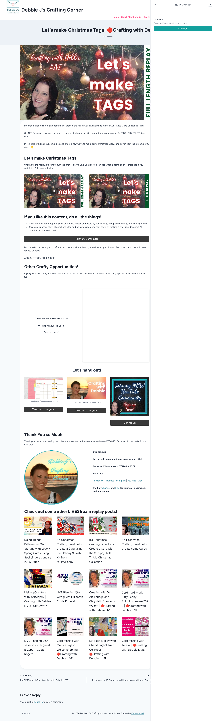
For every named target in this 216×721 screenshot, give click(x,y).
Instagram (121, 480)
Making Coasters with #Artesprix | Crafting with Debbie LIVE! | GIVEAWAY (37, 599)
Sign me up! (130, 422)
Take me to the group (43, 409)
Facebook (98, 480)
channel (106, 488)
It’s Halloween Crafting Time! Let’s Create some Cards (134, 544)
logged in (38, 702)
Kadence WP (137, 713)
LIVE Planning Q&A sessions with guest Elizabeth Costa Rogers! (37, 647)
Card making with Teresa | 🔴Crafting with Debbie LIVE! (134, 645)
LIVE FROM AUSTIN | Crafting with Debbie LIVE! (44, 678)
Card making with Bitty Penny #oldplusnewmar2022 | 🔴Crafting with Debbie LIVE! (135, 601)
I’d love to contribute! (87, 239)
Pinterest (109, 480)
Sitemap (26, 713)
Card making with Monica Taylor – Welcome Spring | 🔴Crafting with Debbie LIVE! (68, 649)
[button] (155, 4)
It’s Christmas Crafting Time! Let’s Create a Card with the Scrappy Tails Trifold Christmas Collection (101, 551)
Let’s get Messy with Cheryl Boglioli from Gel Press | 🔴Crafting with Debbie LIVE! (102, 649)
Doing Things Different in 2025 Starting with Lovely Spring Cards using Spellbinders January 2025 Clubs (37, 551)
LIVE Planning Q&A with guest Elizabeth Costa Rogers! (70, 597)
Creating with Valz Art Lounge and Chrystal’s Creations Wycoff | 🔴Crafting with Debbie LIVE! (102, 601)
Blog (140, 480)
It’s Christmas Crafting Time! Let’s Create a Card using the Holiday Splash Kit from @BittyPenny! (69, 551)
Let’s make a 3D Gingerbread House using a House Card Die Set (122, 680)
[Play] (54, 191)
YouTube (132, 480)
